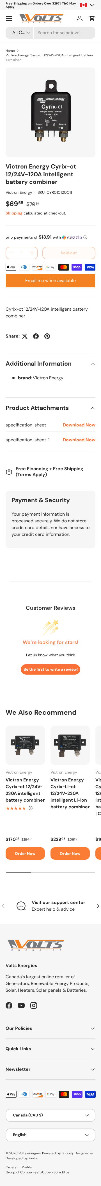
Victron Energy (19, 192)
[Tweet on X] (24, 336)
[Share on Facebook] (36, 336)
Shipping (14, 213)
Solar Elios (61, 1172)
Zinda (33, 1158)
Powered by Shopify (58, 1153)
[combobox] (50, 33)
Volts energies (30, 1153)
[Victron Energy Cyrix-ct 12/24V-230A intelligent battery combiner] (25, 745)
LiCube (45, 1172)
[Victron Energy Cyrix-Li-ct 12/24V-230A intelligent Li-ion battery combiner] (70, 745)
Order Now (25, 853)
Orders (11, 1167)
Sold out (69, 252)
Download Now (79, 425)
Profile (27, 1167)
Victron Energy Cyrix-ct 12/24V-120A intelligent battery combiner (49, 57)
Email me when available (50, 280)
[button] (92, 18)
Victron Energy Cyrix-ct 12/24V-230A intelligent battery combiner (25, 790)
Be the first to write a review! (51, 669)
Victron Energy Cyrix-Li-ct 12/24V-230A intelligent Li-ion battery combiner (70, 793)
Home (10, 51)
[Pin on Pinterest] (47, 336)
